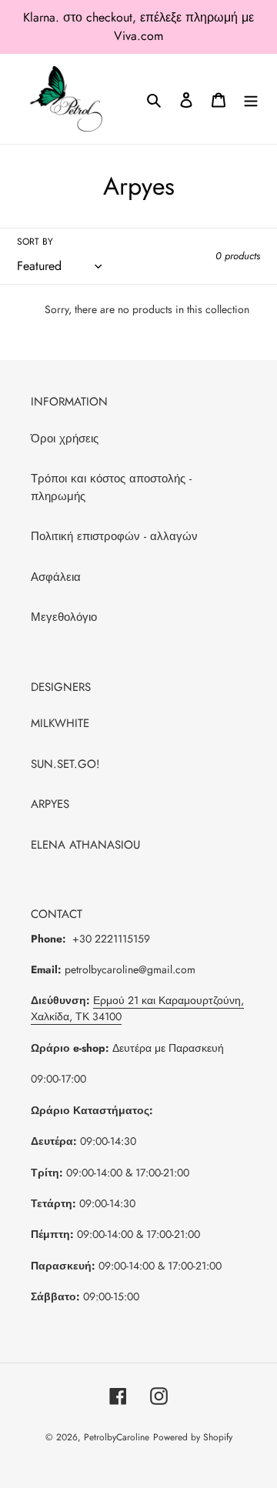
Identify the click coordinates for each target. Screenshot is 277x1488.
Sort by (35, 242)
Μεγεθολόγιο (64, 617)
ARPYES (50, 804)
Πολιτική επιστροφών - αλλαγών (114, 536)
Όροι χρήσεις (64, 438)
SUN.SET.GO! (65, 764)
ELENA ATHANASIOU (85, 844)
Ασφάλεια (56, 577)
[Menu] (251, 98)
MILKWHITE (60, 723)
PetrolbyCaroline (116, 1437)
